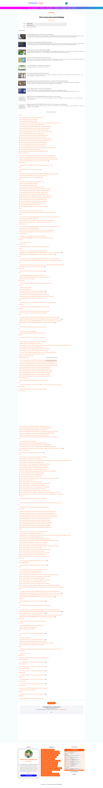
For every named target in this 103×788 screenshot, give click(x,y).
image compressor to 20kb (23, 668)
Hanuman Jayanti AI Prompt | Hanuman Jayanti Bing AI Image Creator (34, 135)
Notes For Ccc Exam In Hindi (23, 450)
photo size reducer (22, 681)
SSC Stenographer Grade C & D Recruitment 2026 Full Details (39, 88)
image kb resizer (21, 672)
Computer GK (44, 757)
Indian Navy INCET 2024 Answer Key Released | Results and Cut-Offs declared (35, 444)
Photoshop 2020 (21, 508)
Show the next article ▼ (51, 112)
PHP (19, 504)
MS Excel (49, 768)
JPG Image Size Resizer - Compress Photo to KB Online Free (39, 65)
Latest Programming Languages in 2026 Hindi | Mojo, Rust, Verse (39, 42)
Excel (19, 262)
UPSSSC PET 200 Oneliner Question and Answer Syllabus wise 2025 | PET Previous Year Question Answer (40, 384)
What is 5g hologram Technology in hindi (28, 627)
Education (20, 248)
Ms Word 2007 (54, 768)
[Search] (66, 3)
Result (19, 602)
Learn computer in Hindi (23, 377)
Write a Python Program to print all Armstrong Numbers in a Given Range (34, 487)
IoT (18, 339)
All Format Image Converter (25, 242)
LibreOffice (44, 768)
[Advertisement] (51, 400)
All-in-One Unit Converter (25, 653)
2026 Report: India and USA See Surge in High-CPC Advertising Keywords (34, 246)
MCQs (19, 382)
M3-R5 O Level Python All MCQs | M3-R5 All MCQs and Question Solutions (34, 467)
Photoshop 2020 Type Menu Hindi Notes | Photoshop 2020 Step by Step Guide (35, 376)
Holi (19, 324)
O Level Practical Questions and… (78, 753)
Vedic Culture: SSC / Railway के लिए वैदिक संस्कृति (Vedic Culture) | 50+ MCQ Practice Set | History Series (41, 260)
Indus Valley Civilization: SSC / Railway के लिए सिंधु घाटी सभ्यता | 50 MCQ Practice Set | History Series (39, 258)
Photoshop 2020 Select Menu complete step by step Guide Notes (40, 34)
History (19, 314)
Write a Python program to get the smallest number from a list (32, 488)
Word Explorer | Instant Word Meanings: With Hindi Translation (32, 298)
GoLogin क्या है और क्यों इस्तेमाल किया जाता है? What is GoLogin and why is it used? (36, 165)
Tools (19, 635)
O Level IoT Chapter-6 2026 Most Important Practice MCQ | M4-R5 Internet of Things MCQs (38, 212)
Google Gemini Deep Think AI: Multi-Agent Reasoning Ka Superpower (33, 443)
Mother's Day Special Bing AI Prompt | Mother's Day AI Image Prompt (33, 144)
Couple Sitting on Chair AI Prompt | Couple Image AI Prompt (32, 124)
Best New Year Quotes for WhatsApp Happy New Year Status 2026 (33, 312)
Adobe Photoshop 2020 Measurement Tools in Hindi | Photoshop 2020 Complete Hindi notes (38, 157)
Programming (21, 558)
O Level (19, 454)
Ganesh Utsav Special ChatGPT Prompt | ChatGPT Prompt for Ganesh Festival (35, 131)
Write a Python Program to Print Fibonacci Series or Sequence (32, 485)
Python (19, 566)
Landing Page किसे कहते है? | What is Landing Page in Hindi (31, 625)
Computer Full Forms (53, 755)
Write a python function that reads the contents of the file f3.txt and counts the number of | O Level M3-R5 (41, 494)
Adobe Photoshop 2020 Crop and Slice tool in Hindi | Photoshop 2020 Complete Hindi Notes (38, 360)
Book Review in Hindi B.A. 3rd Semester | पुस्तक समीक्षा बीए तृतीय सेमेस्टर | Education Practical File (39, 173)
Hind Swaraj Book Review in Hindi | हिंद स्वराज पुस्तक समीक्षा (31, 177)
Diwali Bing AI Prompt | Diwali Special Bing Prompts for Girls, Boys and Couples (35, 126)
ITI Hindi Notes (49, 764)
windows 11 (20, 691)
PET (19, 500)
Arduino (19, 167)
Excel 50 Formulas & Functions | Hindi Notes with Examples (38, 50)
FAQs (19, 272)
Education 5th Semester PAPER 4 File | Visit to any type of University (33, 175)
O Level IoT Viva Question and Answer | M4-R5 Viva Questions (32, 354)
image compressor (22, 663)
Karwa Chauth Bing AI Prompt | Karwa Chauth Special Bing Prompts (33, 142)
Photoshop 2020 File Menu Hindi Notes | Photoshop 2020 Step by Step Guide (35, 369)
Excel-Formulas (21, 268)
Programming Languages (23, 562)
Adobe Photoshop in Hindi (23, 153)
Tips (19, 630)
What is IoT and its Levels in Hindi (26, 355)
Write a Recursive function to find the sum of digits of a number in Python (35, 490)
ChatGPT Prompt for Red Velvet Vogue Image (29, 218)
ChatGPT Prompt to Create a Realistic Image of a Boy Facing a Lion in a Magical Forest (37, 220)
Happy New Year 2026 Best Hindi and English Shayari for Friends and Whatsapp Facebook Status (39, 431)
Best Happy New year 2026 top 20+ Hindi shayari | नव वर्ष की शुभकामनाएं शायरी (35, 428)
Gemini (19, 299)
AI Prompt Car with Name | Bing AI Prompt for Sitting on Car (32, 117)
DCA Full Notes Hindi (56, 760)
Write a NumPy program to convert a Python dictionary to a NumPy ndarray (35, 483)
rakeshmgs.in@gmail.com (61, 709)
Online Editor (20, 495)
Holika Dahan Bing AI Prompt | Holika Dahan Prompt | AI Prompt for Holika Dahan (36, 138)
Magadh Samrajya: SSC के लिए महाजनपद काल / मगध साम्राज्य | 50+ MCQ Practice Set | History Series (47, 104)
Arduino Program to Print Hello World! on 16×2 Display (30, 343)
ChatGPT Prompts (22, 224)
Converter (20, 239)
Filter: (24, 25)
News (19, 438)
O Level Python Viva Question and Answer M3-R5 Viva (30, 476)
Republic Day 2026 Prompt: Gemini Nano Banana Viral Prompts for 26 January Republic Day (38, 147)
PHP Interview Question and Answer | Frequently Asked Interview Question (34, 277)
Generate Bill (20, 304)
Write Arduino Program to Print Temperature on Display (31, 169)
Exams (19, 256)
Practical (20, 529)
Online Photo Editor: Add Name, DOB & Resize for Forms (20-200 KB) (33, 292)
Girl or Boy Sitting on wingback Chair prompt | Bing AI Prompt (32, 133)
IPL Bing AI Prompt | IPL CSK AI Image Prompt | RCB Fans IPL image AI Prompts (35, 140)
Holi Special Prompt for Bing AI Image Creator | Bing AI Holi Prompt (33, 137)
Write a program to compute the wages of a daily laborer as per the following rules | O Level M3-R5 (40, 492)
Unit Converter (21, 650)
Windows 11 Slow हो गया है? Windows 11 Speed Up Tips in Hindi (39, 57)
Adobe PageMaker (50, 749)
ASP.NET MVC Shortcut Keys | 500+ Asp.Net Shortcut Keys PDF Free (33, 236)
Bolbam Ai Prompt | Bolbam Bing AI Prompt (28, 121)
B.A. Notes (20, 171)
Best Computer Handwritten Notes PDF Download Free (38, 73)
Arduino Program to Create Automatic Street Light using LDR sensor (33, 341)
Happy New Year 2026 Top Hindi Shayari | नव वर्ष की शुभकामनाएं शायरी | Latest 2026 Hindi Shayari (39, 436)
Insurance (20, 334)
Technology (20, 622)
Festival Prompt (21, 280)
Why (42, 775)
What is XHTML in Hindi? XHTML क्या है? (27, 278)
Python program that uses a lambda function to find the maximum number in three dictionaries (39, 478)
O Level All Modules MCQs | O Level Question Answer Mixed (31, 210)
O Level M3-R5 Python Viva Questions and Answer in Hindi (31, 474)
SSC (19, 607)
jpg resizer (20, 676)
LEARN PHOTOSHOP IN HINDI (23, 357)
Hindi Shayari (20, 308)
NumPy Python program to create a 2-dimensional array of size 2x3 (33, 469)
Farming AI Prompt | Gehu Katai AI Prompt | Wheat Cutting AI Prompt (34, 130)
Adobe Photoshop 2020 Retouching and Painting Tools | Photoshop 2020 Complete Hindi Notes (39, 159)
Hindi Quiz (43, 764)
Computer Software (22, 233)
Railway (19, 588)
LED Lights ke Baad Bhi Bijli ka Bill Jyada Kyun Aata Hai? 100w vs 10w (33, 275)
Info (19, 328)
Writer (46, 775)
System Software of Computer (47, 773)
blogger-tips (20, 655)
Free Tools (20, 285)
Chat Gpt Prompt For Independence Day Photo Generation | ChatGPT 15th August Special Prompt (39, 122)
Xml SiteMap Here (51, 20)
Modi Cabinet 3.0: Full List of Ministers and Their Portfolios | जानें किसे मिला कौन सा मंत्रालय (38, 446)
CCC (47, 753)
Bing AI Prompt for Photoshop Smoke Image (29, 119)
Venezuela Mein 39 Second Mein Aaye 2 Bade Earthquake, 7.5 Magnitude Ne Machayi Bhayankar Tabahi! (47, 81)
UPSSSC (19, 646)
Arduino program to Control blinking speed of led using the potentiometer (35, 348)
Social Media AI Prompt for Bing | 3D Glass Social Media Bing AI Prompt (34, 151)
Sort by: (24, 23)
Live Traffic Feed (74, 749)
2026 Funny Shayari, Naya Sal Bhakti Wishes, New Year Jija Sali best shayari (34, 311)
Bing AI (19, 179)
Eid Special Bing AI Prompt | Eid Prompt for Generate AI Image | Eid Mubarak (35, 128)
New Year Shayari (21, 390)
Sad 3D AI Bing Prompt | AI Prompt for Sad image (29, 149)
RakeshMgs (59, 784)
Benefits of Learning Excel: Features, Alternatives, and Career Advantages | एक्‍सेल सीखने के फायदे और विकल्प (42, 264)
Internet (52, 766)
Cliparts (46, 755)
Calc (42, 755)
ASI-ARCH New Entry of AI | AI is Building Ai (28, 331)
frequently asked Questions (54, 775)
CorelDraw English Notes (46, 760)
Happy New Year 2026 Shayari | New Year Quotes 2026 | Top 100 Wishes (34, 435)
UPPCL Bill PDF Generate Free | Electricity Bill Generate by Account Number (34, 294)
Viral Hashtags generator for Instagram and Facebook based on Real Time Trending (37, 296)
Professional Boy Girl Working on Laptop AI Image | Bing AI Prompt (33, 145)
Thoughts (56, 773)
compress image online (23, 659)
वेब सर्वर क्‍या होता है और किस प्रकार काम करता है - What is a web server (34, 380)
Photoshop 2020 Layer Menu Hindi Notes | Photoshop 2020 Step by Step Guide (35, 372)
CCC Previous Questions (54, 753)
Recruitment (20, 598)
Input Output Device (45, 766)
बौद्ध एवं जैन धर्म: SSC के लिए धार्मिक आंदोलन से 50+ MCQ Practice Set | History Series (43, 96)
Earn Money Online (21, 244)
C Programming (56, 751)
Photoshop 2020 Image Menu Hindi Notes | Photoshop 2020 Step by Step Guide (36, 370)
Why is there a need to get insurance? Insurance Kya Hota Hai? (32, 337)
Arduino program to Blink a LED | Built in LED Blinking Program (31, 347)
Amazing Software (22, 162)
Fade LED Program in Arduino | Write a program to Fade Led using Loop (34, 350)
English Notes (47, 762)
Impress (55, 764)
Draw (42, 762)
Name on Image (21, 386)
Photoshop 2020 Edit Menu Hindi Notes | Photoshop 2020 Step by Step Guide (35, 367)
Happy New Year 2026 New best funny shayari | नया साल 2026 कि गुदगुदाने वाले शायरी (37, 433)
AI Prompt (20, 115)
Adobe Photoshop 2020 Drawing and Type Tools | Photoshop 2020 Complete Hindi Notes (37, 155)
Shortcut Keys (21, 618)
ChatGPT (20, 214)
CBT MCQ (20, 208)
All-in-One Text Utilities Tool (25, 289)
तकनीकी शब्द (21, 696)
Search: (24, 26)
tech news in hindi (21, 685)
